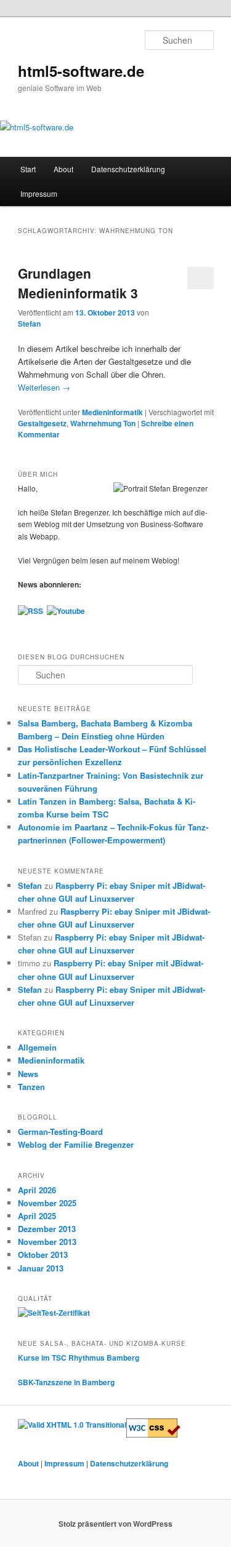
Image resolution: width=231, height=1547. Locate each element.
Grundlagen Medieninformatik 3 (78, 283)
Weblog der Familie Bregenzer (76, 1144)
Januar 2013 (40, 1268)
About (63, 169)
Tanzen (31, 1086)
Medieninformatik (112, 412)
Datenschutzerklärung (128, 169)
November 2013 (47, 1241)
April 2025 (37, 1216)
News (28, 1074)
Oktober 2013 (43, 1254)
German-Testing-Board (60, 1131)
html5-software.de (81, 70)
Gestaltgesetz (42, 423)
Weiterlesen (44, 387)
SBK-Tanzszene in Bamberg (66, 1382)
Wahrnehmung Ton (103, 423)
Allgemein (37, 1047)
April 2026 (37, 1190)
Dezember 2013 (47, 1229)
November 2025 (47, 1203)
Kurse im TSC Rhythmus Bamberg (78, 1357)
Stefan (29, 323)
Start (28, 169)
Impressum (38, 193)
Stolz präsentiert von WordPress (115, 1523)
